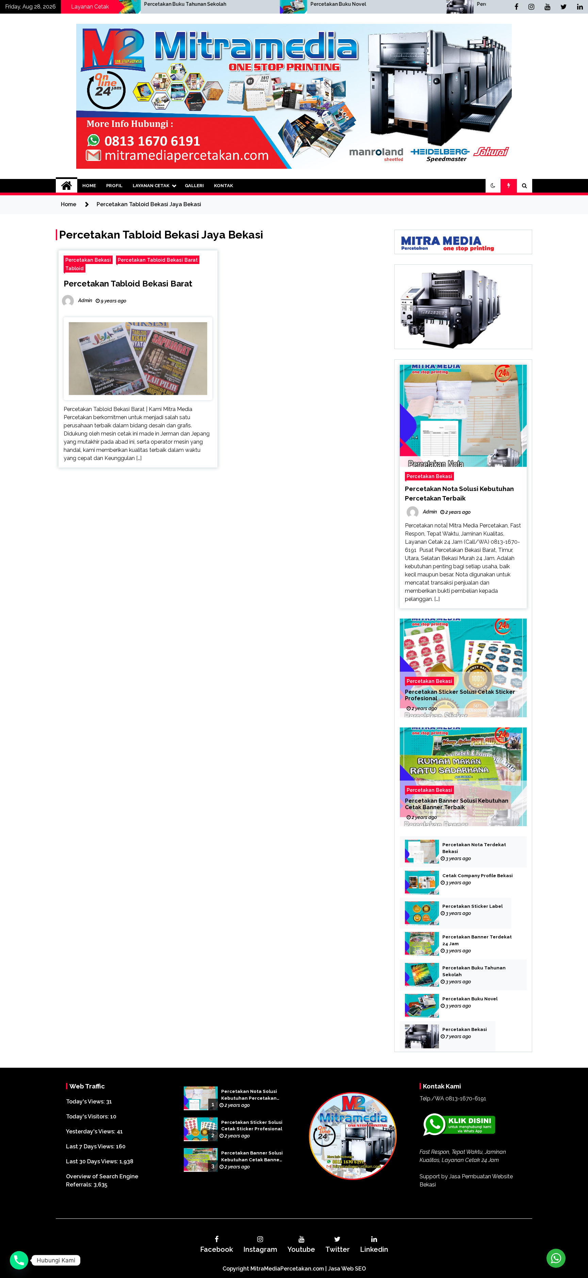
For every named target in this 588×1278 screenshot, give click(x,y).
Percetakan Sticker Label (472, 906)
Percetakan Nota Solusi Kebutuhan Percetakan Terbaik (249, 1095)
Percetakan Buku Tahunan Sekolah (474, 971)
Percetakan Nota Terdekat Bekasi (474, 848)
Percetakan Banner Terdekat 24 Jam (477, 940)
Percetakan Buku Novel (231, 4)
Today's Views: (86, 1101)
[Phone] (19, 1260)
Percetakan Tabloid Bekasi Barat (158, 260)
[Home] (66, 186)
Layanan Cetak (151, 185)
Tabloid (74, 268)
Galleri (194, 185)
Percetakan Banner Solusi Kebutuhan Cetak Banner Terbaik (456, 804)
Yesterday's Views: (91, 1131)
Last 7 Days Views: (91, 1146)
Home (89, 185)
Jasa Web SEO (347, 1268)
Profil (114, 185)
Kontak (223, 185)
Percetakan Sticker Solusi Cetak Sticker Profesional (460, 695)
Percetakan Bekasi (392, 4)
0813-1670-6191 (465, 1098)
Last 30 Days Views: (92, 1161)
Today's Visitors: (88, 1116)
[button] (493, 186)
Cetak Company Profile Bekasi (477, 875)
